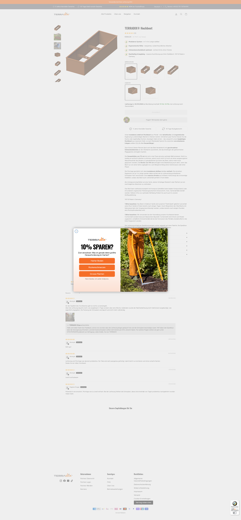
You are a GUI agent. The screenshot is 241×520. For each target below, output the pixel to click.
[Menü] (238, 501)
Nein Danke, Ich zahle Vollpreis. (97, 279)
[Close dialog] (76, 231)
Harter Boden (97, 260)
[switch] (235, 513)
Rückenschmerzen (96, 267)
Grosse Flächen (97, 274)
